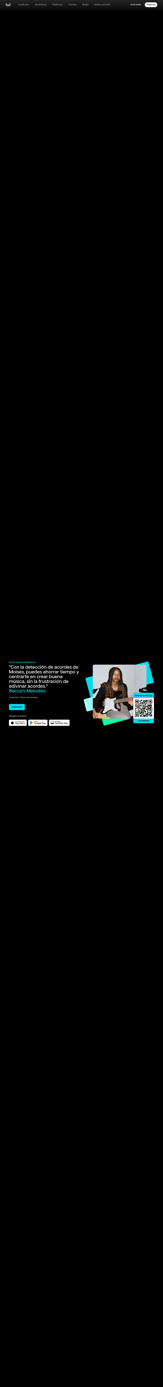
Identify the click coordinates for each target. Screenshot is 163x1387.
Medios (85, 5)
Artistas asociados (102, 5)
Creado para (23, 5)
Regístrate (151, 5)
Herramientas (41, 5)
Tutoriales (72, 5)
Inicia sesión (136, 5)
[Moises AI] (8, 4)
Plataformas (57, 5)
